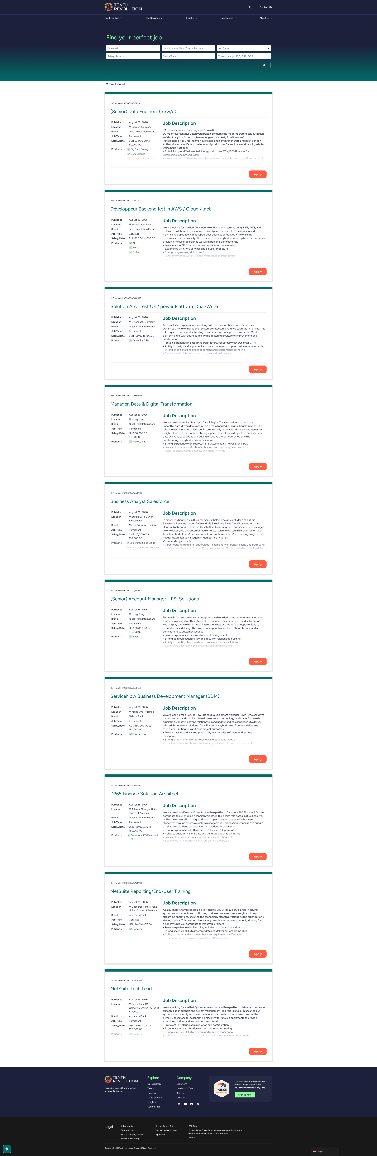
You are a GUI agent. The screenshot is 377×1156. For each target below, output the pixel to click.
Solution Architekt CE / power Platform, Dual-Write (164, 306)
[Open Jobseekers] (235, 18)
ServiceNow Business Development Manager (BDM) (164, 696)
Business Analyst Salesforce (139, 501)
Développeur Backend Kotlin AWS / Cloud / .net (160, 209)
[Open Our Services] (161, 18)
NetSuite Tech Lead (131, 988)
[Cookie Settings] (7, 1149)
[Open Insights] (196, 18)
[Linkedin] (191, 1104)
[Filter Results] (264, 65)
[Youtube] (185, 1104)
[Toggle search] (250, 7)
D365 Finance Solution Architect (144, 793)
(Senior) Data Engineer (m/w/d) (143, 111)
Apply (258, 174)
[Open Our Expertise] (121, 18)
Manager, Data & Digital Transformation (151, 404)
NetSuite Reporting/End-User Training (150, 891)
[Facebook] (197, 1104)
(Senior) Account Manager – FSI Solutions (154, 598)
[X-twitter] (179, 1104)
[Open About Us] (271, 18)
